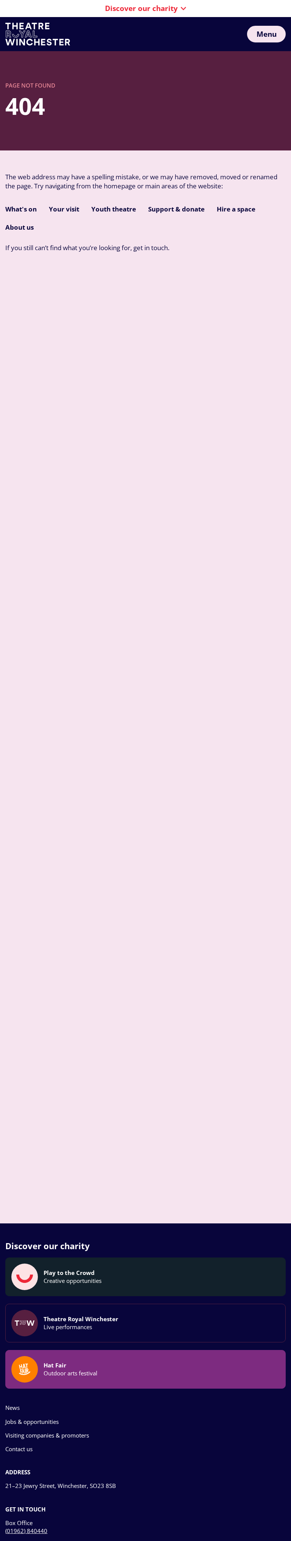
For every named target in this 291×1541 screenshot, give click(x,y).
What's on (21, 209)
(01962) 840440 (26, 1531)
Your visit (64, 209)
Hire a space (236, 209)
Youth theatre (113, 209)
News (12, 1407)
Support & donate (176, 209)
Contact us (19, 1449)
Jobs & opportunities (32, 1421)
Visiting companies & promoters (47, 1435)
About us (19, 227)
